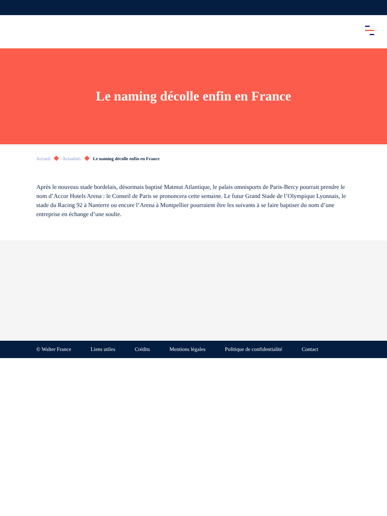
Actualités (71, 158)
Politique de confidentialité (253, 349)
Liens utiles (103, 349)
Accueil (43, 158)
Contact (310, 349)
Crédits (142, 349)
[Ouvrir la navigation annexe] (12, 7)
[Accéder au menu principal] (369, 30)
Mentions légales (187, 349)
